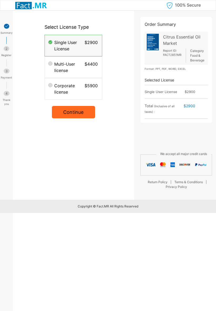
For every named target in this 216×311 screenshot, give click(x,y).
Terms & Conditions (188, 182)
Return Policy (158, 182)
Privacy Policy (176, 187)
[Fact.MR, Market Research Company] (31, 5)
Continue (73, 112)
